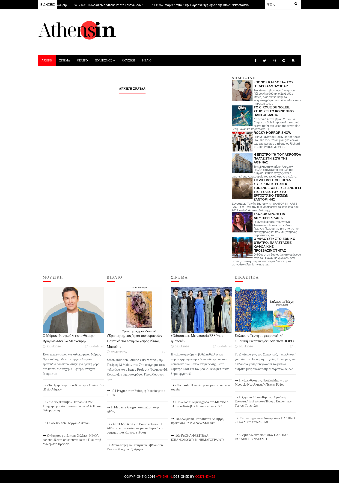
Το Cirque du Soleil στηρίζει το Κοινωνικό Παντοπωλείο (274, 111)
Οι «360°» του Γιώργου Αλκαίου (68, 423)
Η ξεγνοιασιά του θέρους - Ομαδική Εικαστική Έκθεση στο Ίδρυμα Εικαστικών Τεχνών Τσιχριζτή (263, 401)
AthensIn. (164, 476)
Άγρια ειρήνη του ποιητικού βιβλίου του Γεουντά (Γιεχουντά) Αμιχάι (135, 447)
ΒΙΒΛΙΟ (147, 60)
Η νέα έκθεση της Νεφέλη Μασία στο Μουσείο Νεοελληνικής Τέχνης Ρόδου (261, 382)
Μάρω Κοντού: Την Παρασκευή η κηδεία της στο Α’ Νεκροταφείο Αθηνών (205, 5)
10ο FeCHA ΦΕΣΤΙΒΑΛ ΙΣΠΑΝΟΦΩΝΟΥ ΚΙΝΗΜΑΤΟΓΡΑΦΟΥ (197, 438)
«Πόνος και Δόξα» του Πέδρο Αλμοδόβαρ (273, 84)
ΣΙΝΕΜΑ (64, 60)
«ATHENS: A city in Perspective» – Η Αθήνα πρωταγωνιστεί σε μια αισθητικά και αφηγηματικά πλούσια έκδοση (135, 428)
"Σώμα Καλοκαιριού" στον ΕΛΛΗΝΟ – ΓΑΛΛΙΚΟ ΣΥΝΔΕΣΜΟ (262, 437)
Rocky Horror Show (272, 132)
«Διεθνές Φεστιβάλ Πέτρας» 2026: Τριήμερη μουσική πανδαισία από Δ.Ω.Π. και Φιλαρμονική (72, 406)
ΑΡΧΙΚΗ (47, 60)
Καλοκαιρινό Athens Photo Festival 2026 (108, 5)
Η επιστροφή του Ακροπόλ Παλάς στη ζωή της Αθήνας (277, 158)
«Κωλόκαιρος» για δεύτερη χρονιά (269, 216)
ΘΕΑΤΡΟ (82, 60)
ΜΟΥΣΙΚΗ (128, 60)
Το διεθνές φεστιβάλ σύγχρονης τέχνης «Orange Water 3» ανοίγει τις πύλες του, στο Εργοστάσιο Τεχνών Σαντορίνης (277, 189)
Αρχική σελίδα (132, 88)
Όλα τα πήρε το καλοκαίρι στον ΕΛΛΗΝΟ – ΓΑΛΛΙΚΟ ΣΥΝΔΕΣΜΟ (265, 420)
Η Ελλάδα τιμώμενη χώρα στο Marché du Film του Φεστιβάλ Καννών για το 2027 (200, 404)
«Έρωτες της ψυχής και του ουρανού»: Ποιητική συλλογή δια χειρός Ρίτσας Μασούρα (134, 341)
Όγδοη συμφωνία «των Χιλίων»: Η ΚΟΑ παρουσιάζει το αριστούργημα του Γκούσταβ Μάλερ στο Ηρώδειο (72, 440)
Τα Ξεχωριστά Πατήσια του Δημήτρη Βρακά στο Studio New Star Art (197, 421)
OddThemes (205, 476)
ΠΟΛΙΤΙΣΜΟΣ (103, 60)
